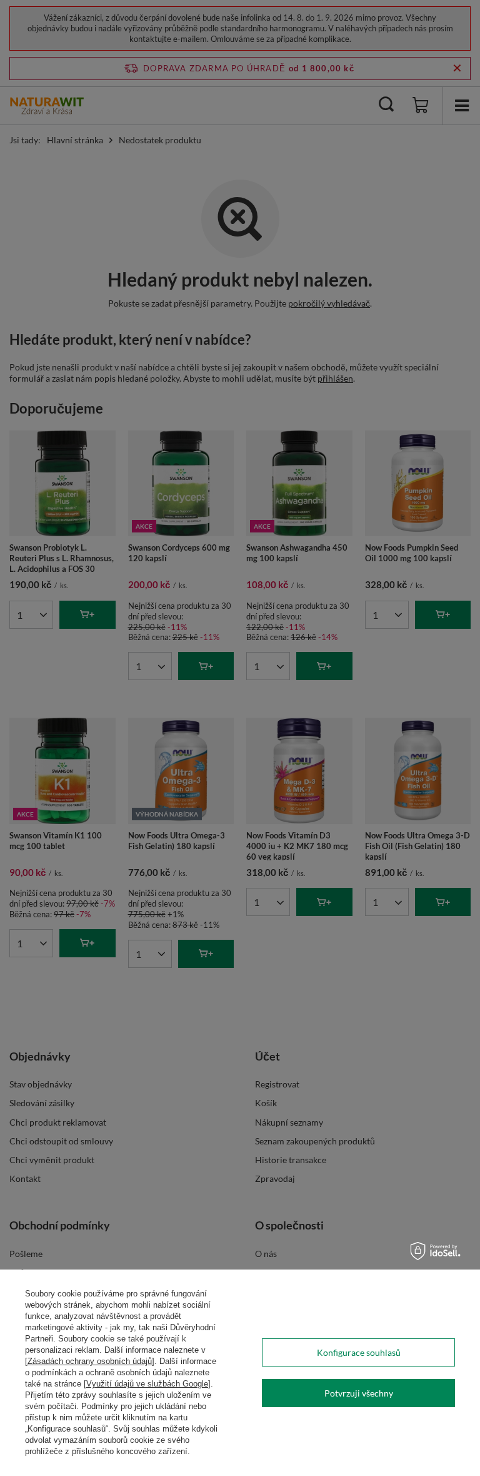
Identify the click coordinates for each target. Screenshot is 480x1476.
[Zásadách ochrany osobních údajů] (89, 1361)
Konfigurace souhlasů (359, 1352)
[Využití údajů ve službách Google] (147, 1383)
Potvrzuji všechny (358, 1393)
